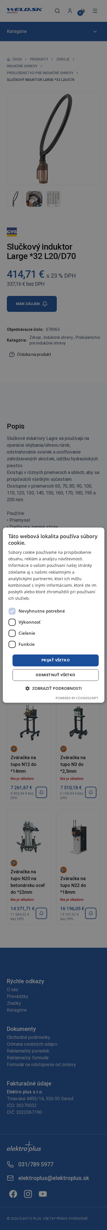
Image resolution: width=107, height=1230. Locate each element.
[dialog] (53, 615)
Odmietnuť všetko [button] (55, 674)
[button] (53, 688)
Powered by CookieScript (77, 698)
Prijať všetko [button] (55, 660)
